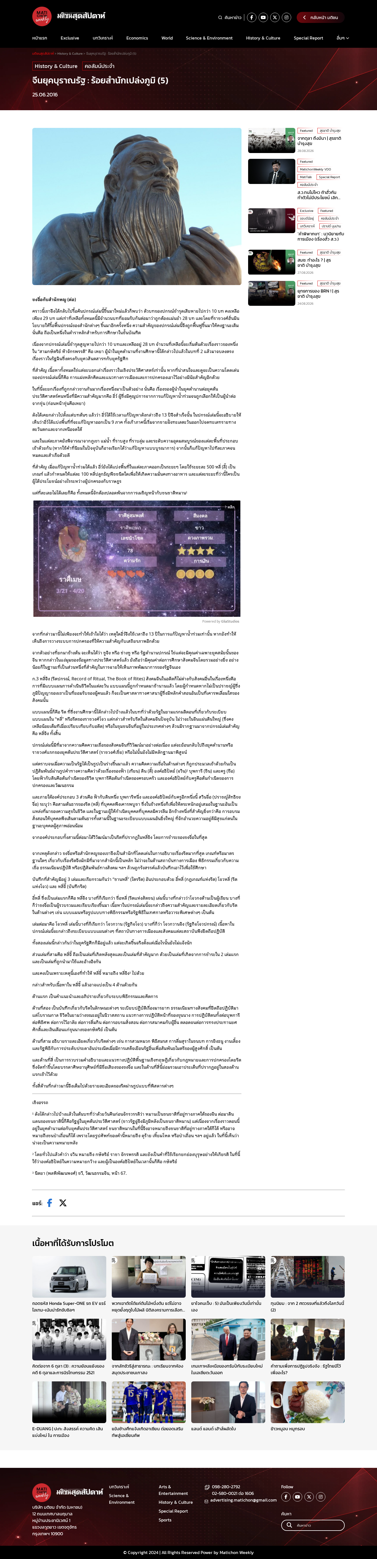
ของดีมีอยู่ (307, 218)
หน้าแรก (39, 38)
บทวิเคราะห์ (103, 38)
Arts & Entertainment (173, 1490)
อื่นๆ (341, 38)
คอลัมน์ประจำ (100, 66)
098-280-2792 (226, 1486)
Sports (165, 1519)
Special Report (308, 38)
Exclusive (70, 38)
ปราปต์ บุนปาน (331, 226)
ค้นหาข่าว (233, 17)
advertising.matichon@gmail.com (243, 1500)
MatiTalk (306, 177)
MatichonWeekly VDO (315, 169)
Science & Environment (209, 38)
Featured (306, 130)
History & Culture (263, 38)
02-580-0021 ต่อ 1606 (233, 1493)
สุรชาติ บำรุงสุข (330, 130)
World (167, 38)
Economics (137, 38)
